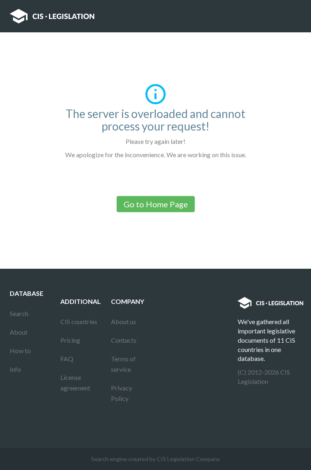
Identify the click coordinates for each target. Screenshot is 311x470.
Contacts (123, 340)
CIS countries (78, 321)
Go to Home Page (156, 204)
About (19, 332)
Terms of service (123, 364)
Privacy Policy (121, 393)
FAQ (66, 359)
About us (123, 321)
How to (20, 350)
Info (15, 369)
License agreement (75, 382)
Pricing (70, 340)
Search (19, 313)
